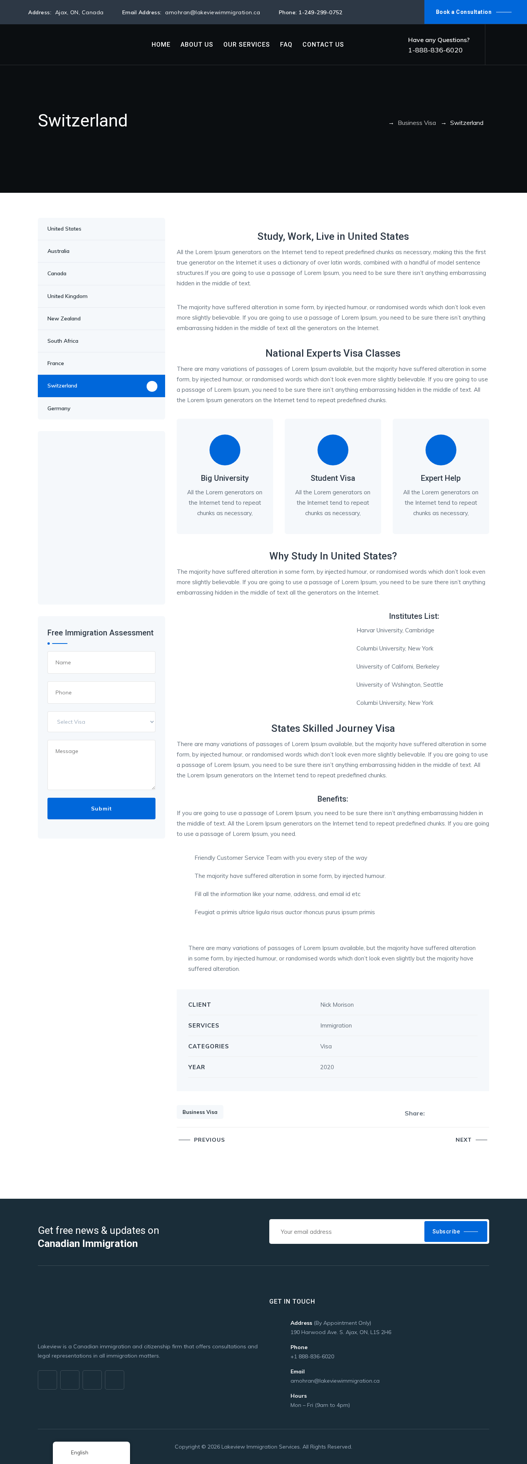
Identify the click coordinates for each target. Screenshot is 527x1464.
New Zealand (64, 318)
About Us (197, 44)
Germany (59, 408)
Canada (56, 273)
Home (161, 44)
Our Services (246, 44)
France (55, 363)
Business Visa (200, 1112)
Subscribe (446, 1231)
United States (64, 228)
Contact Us (323, 44)
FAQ (286, 44)
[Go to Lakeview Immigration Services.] (381, 122)
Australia (58, 251)
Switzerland (62, 385)
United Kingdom (67, 296)
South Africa (62, 340)
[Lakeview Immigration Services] (77, 44)
